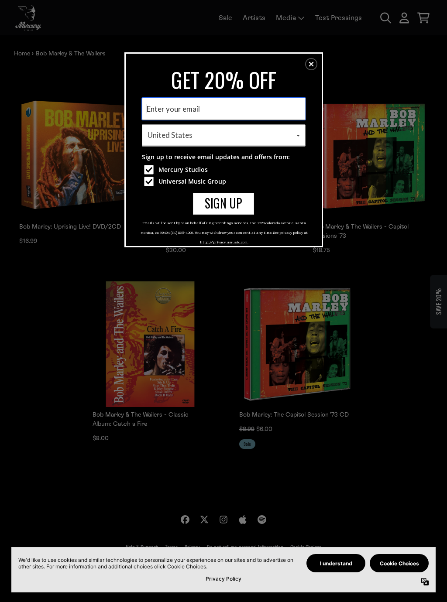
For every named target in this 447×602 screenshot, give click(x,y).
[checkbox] (225, 169)
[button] (311, 64)
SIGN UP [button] (223, 203)
